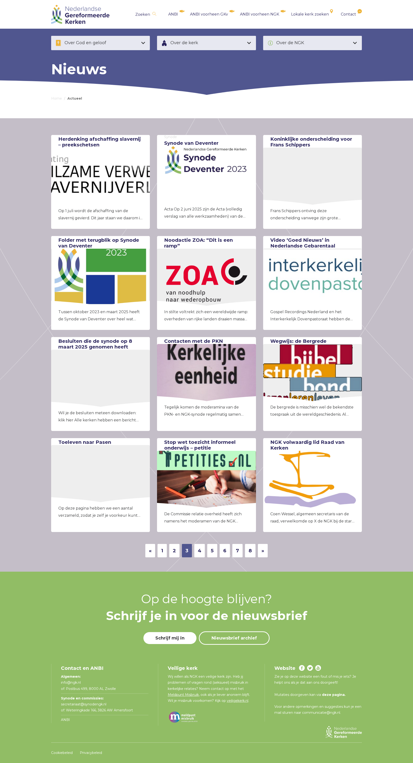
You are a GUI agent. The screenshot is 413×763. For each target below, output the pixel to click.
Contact (348, 14)
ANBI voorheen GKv (209, 14)
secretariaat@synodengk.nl (83, 704)
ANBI (173, 14)
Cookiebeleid (62, 753)
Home (56, 98)
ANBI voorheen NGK (259, 14)
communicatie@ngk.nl (321, 712)
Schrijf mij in (170, 638)
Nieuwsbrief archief (234, 638)
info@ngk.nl (71, 682)
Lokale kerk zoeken (310, 14)
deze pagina (333, 695)
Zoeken (142, 14)
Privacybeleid (91, 753)
